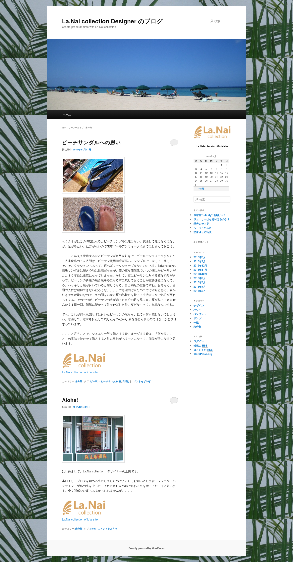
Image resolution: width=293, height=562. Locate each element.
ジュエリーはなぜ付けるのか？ (212, 219)
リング (197, 318)
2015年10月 (200, 274)
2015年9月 (200, 278)
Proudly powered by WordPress (146, 548)
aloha (93, 528)
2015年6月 (200, 291)
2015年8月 (200, 282)
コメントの (203, 350)
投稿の (200, 345)
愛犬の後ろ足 (201, 223)
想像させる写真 (203, 232)
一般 (196, 322)
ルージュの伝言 (203, 228)
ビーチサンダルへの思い (91, 142)
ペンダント (200, 314)
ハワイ (197, 309)
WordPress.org (203, 354)
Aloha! (70, 400)
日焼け (126, 381)
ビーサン (95, 381)
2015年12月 (200, 265)
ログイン (199, 341)
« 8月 (201, 188)
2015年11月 (200, 270)
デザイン (199, 305)
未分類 (78, 381)
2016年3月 (200, 261)
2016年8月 (200, 257)
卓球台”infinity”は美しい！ (210, 215)
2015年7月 (200, 286)
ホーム (67, 114)
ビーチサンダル (109, 381)
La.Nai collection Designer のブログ (112, 21)
